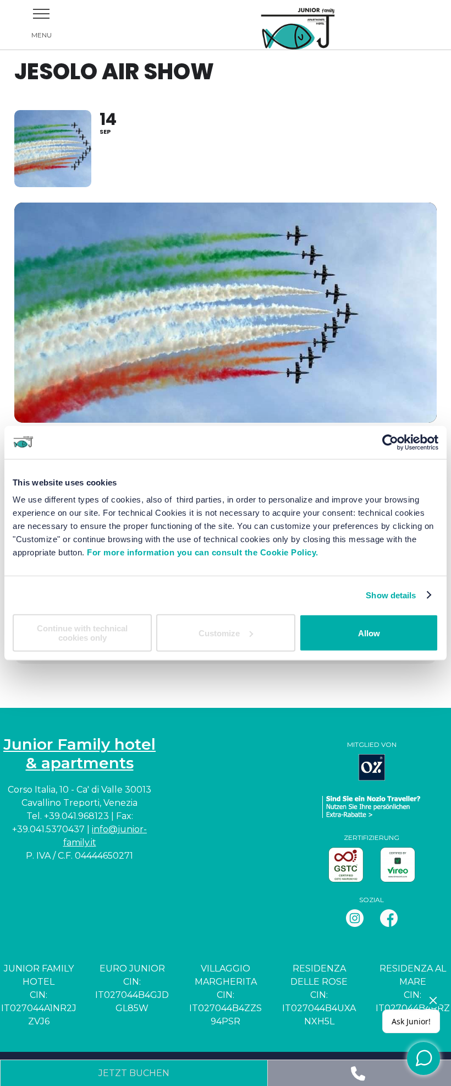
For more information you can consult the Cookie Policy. (202, 552)
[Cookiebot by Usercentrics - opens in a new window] (390, 442)
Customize (219, 632)
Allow (369, 632)
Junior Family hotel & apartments (79, 753)
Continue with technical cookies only (82, 633)
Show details (391, 594)
